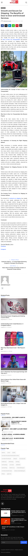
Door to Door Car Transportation (11, 39)
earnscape (3, 375)
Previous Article (15, 259)
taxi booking (4, 464)
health (13, 452)
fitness (3, 473)
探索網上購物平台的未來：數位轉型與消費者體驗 (13, 438)
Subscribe (23, 542)
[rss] (2, 503)
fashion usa (12, 467)
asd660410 (13, 424)
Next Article (13, 265)
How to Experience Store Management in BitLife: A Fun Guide (19, 520)
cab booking (4, 467)
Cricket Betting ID (20, 467)
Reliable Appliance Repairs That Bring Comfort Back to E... (18, 512)
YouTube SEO (22, 458)
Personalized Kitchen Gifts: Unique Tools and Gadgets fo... (13, 404)
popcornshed (3, 351)
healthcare (4, 461)
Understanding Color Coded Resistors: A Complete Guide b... (12, 324)
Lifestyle (15, 458)
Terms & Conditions (5, 552)
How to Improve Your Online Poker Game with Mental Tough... (13, 380)
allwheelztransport (5, 285)
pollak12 (12, 523)
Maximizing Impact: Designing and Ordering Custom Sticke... (13, 316)
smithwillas (3, 406)
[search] (26, 2)
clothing (17, 461)
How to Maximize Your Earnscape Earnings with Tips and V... (14, 372)
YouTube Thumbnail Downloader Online (10, 455)
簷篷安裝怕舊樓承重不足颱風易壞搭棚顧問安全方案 (18, 422)
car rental (12, 464)
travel (8, 452)
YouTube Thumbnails (6, 458)
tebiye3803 (3, 382)
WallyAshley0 (3, 319)
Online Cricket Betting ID (19, 470)
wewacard (4, 419)
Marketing (11, 461)
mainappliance (14, 515)
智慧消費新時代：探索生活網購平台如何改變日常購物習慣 (14, 429)
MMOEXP (18, 464)
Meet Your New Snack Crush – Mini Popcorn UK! (13, 348)
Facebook (3, 246)
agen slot (9, 473)
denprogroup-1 (5, 529)
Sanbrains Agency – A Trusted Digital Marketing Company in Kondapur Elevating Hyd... (14, 262)
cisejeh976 (3, 327)
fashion (3, 452)
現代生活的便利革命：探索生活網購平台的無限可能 (13, 417)
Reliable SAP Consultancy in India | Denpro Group (13, 527)
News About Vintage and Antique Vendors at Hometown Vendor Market (14, 268)
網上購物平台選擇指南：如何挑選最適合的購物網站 (13, 434)
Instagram (3, 249)
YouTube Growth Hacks (7, 470)
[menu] (2, 2)
